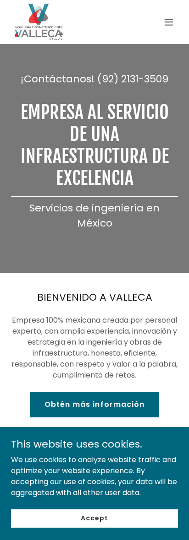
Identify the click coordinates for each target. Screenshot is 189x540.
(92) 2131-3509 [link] (132, 79)
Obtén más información (94, 404)
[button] (169, 22)
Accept (94, 518)
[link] (39, 22)
